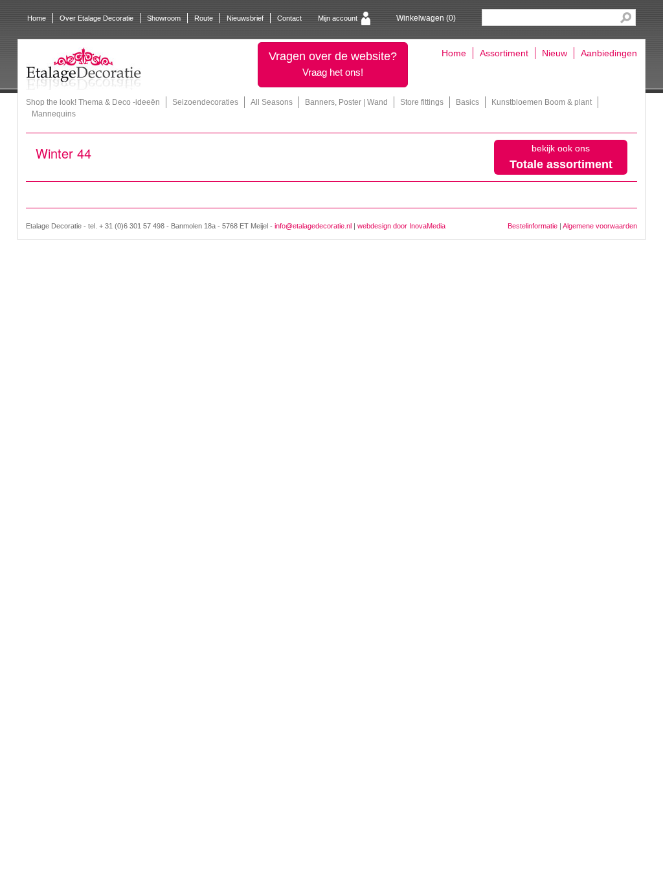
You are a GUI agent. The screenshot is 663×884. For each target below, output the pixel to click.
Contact (289, 18)
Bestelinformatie (532, 226)
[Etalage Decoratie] (83, 68)
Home (36, 18)
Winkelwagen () (426, 18)
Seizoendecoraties (205, 102)
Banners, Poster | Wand (346, 102)
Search (625, 17)
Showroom (164, 18)
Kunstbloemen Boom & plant (541, 102)
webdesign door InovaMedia (401, 226)
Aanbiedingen (609, 53)
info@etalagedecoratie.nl (313, 226)
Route (203, 18)
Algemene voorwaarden (600, 226)
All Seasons (272, 102)
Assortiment (504, 53)
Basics (467, 102)
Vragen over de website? (333, 64)
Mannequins (54, 113)
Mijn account (337, 18)
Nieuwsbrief (245, 18)
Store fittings (422, 102)
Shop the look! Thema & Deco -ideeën (93, 102)
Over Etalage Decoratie (96, 18)
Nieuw (554, 53)
